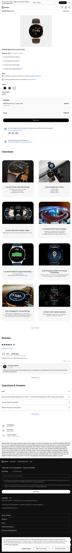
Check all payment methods (15, 130)
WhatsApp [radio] (18, 471)
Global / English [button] (37, 2)
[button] (36, 391)
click (19, 455)
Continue (62, 2)
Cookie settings (26, 548)
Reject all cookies (41, 548)
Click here (15, 544)
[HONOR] (6, 461)
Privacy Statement (39, 481)
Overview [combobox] (65, 11)
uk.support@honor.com (10, 508)
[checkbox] (5, 88)
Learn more (35, 328)
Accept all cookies (60, 548)
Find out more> (37, 76)
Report (65, 361)
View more (35, 377)
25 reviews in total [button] (16, 53)
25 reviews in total (6, 348)
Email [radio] (6, 471)
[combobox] (8, 11)
